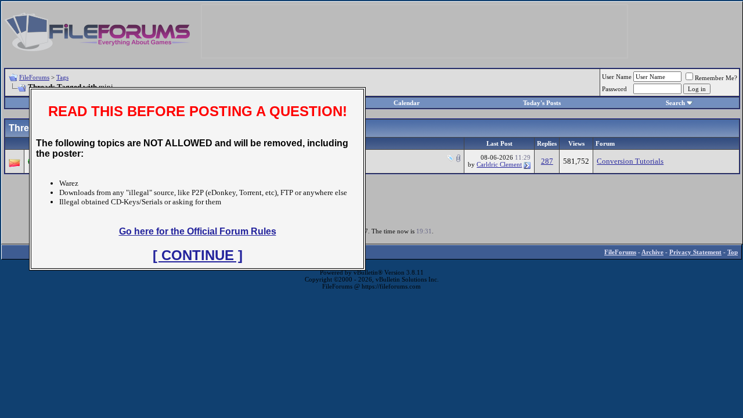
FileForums (34, 77)
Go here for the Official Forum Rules (197, 231)
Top (732, 251)
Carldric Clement (499, 164)
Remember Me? (716, 77)
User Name (617, 76)
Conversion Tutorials (630, 161)
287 (547, 161)
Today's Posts (542, 102)
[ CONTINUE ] (198, 255)
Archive (652, 251)
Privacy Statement (695, 251)
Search (675, 102)
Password (614, 88)
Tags (62, 77)
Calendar (407, 102)
